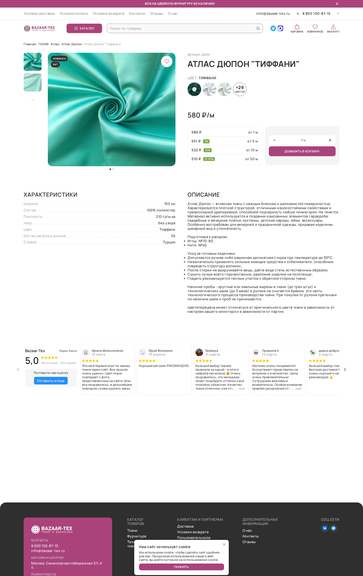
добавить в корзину (302, 151)
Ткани (132, 531)
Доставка (185, 526)
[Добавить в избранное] (166, 61)
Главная (30, 44)
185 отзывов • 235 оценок (58, 363)
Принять (181, 567)
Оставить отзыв (51, 380)
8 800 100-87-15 (316, 13)
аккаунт (333, 31)
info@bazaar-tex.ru (273, 14)
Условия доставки (39, 13)
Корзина (297, 31)
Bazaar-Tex (35, 351)
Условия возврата (108, 13)
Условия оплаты (74, 13)
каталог (87, 28)
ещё (242, 388)
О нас (173, 13)
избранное (315, 31)
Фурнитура (136, 536)
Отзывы (156, 13)
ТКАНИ (43, 44)
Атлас (55, 44)
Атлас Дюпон (72, 44)
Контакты (137, 13)
